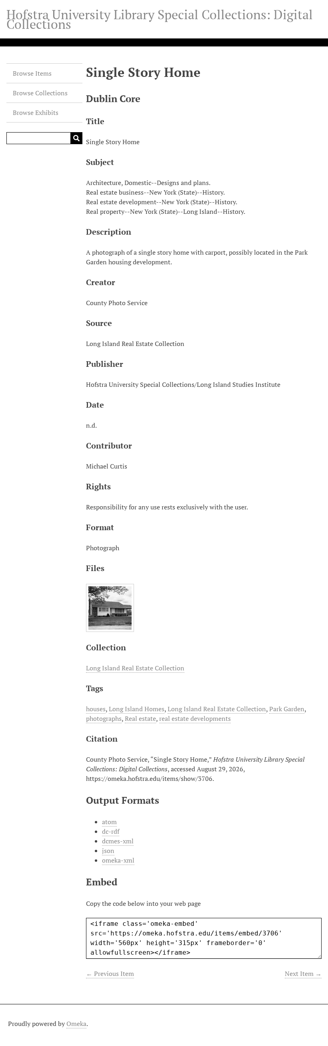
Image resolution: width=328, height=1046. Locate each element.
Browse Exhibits (35, 112)
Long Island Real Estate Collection (135, 668)
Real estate (140, 718)
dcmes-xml (118, 841)
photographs (104, 718)
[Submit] (76, 138)
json (108, 850)
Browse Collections (40, 93)
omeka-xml (118, 860)
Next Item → (303, 973)
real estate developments (195, 718)
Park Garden (286, 708)
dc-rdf (110, 831)
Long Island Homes (136, 708)
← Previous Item (110, 973)
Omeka (76, 1023)
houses (96, 708)
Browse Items (32, 73)
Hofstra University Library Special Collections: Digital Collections (159, 19)
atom (109, 821)
